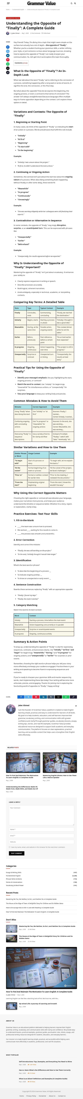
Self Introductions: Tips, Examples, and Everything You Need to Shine (45, 1062)
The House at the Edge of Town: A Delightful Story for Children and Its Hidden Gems (34, 903)
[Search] (75, 3)
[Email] (8, 68)
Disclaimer (42, 1096)
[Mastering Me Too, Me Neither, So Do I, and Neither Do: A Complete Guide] (11, 928)
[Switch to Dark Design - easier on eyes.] (71, 3)
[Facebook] (8, 47)
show (25, 63)
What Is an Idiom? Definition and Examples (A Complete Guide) (43, 1079)
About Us (52, 1096)
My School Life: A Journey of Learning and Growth (38, 1004)
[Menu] (8, 3)
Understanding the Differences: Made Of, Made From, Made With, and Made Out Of (22, 788)
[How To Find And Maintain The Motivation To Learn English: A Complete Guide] (23, 762)
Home (21, 1096)
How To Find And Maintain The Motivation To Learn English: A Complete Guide (22, 776)
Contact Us (62, 1096)
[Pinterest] (8, 59)
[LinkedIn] (8, 55)
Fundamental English (13, 18)
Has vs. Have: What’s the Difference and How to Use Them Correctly (45, 1070)
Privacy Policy (31, 1096)
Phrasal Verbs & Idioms (14, 879)
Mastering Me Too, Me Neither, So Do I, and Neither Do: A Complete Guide (31, 899)
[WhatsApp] (8, 64)
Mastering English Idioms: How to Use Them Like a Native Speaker (59, 776)
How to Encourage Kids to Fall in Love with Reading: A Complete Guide (30, 908)
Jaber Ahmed (15, 33)
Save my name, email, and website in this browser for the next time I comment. (38, 847)
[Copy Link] (8, 72)
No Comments (36, 33)
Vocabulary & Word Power (15, 885)
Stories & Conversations (14, 882)
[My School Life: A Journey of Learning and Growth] (11, 1006)
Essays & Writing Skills (13, 872)
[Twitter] (8, 51)
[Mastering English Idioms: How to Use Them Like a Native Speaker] (60, 762)
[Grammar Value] (41, 3)
